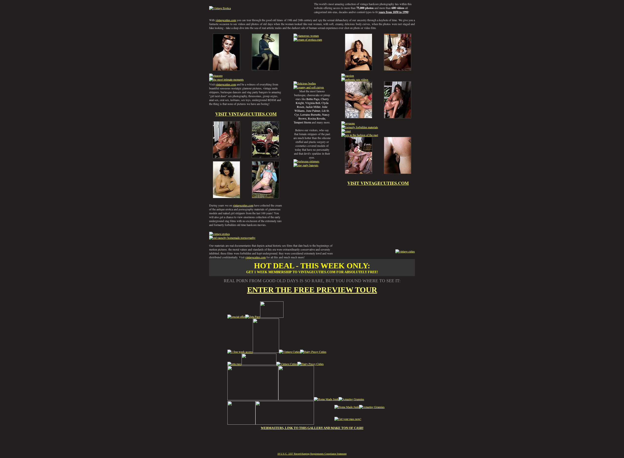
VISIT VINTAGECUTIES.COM (246, 114)
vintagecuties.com (225, 20)
